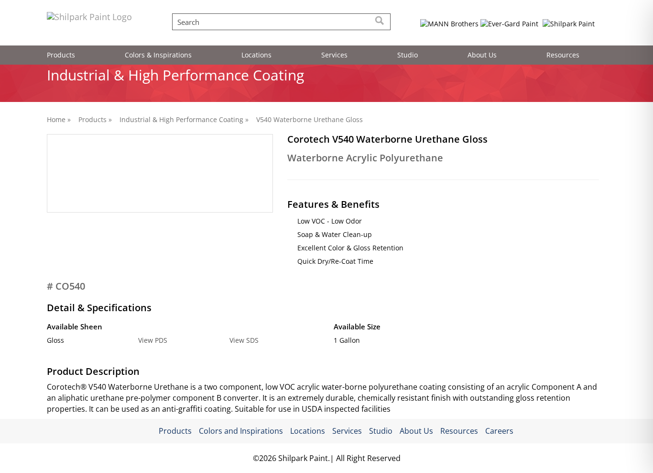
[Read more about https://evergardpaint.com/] (509, 23)
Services (334, 54)
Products (61, 54)
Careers (499, 431)
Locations (256, 54)
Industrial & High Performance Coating (181, 119)
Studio (407, 54)
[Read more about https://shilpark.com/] (569, 23)
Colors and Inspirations (241, 431)
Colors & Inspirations (158, 54)
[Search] (380, 21)
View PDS (152, 340)
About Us (482, 54)
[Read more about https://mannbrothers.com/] (449, 23)
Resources (562, 54)
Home (56, 119)
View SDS (244, 340)
